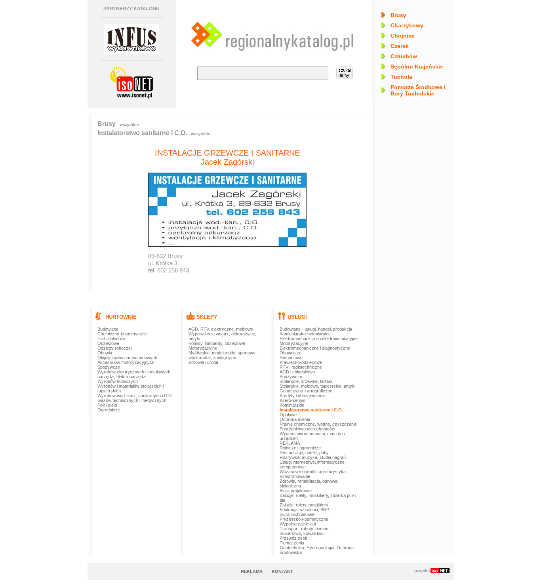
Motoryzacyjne (203, 348)
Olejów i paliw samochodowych (127, 357)
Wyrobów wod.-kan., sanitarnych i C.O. (135, 395)
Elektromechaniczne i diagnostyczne (315, 348)
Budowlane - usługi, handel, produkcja (316, 329)
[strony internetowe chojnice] (131, 83)
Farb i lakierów (111, 338)
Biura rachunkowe (297, 514)
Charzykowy (407, 25)
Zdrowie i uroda (203, 362)
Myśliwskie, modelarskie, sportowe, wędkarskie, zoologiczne (223, 355)
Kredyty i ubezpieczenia (303, 395)
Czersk (400, 46)
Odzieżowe (108, 343)
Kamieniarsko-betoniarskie (305, 333)
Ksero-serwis (292, 400)
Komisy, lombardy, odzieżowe (217, 343)
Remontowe (291, 357)
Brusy (398, 15)
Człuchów (404, 56)
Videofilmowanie (295, 476)
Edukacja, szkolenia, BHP (304, 509)
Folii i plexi (107, 405)
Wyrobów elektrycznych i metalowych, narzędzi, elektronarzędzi (134, 374)
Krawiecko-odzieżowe (301, 362)
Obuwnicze (290, 352)
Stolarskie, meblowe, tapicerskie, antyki (317, 386)
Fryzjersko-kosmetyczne (304, 519)
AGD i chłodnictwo (297, 371)
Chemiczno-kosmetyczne (122, 333)
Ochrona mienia (295, 419)
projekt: (422, 570)
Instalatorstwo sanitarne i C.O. (153, 132)
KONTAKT (282, 571)
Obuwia (104, 352)
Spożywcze (108, 367)
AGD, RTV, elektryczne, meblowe (221, 329)
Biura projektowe (296, 490)
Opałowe (288, 414)
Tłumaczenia (292, 542)
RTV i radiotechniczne (301, 367)
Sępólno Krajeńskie (417, 66)
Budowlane (107, 329)
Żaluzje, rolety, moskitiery (304, 504)
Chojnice (403, 35)
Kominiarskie (292, 405)
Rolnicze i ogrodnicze (300, 447)
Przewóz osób (293, 538)
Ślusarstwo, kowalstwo (302, 533)
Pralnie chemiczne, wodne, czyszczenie (318, 424)
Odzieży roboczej (114, 348)
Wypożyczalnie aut (298, 523)
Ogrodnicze (108, 409)
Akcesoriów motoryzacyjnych (125, 362)
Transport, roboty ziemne (304, 528)
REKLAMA (290, 443)
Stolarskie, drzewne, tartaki (306, 381)
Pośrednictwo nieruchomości (307, 428)
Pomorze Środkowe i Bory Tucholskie (418, 90)
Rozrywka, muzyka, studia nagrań (313, 457)
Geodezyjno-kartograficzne (306, 390)
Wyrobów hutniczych (117, 381)
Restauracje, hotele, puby (304, 452)
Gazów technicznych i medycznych (131, 400)
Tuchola (401, 77)
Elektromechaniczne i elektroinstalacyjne (319, 338)
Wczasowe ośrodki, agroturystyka (313, 471)
